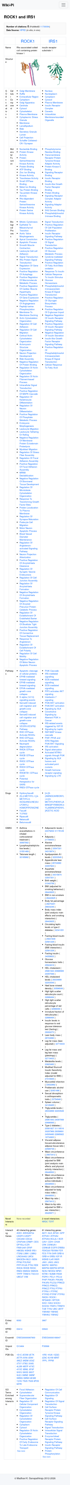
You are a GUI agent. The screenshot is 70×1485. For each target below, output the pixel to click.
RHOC (33, 1268)
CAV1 (44, 1241)
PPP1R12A (22, 1265)
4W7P (25, 1366)
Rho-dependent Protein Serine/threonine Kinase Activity (27, 203)
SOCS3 (45, 1305)
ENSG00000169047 (51, 1337)
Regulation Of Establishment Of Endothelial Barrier (28, 615)
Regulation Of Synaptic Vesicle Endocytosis (27, 571)
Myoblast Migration (28, 449)
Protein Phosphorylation (52, 1452)
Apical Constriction (28, 239)
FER (61, 1250)
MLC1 (29, 1259)
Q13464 (20, 1346)
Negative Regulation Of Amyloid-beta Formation (29, 595)
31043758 (49, 883)
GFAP (29, 1247)
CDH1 (51, 1241)
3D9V (30, 1357)
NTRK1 (45, 1273)
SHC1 (45, 1302)
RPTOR (55, 1300)
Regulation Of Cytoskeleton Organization (26, 1418)
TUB (44, 1308)
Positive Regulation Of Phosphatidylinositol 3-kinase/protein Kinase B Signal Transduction (54, 354)
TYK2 (49, 1308)
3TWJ (25, 1363)
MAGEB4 (21, 1259)
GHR (54, 1253)
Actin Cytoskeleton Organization (28, 319)
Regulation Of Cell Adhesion (28, 325)
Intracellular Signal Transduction (28, 387)
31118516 (59, 1128)
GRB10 (60, 1253)
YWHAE (54, 1311)
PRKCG (45, 1285)
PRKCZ (45, 1288)
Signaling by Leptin (54, 729)
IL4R (51, 1259)
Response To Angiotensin (26, 640)
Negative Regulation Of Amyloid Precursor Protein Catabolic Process (29, 605)
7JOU (19, 1380)
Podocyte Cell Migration (26, 524)
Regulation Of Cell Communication (53, 1391)
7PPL (44, 1360)
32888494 (49, 997)
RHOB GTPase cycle (27, 757)
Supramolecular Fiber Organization (28, 1397)
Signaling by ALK (53, 708)
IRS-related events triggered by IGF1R (54, 725)
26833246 (49, 906)
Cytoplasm (25, 99)
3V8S (31, 1363)
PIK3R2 (59, 1279)
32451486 (54, 1090)
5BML (25, 1369)
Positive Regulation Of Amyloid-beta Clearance (29, 563)
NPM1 (59, 1270)
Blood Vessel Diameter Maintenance (26, 536)
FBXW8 (54, 1250)
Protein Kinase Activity (26, 153)
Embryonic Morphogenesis (27, 424)
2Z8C (44, 1357)
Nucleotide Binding (28, 149)
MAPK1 (45, 1265)
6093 (19, 1320)
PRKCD (60, 1282)
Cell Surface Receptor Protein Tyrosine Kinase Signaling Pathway (53, 1411)
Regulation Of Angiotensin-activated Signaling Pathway (28, 547)
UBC (55, 1308)
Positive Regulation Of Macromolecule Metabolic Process (29, 280)
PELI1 (53, 1276)
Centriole (24, 105)
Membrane (24, 122)
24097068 (49, 973)
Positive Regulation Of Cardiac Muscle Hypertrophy (29, 288)
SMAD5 (34, 1270)
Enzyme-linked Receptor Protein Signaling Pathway (53, 1439)
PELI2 (59, 1276)
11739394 (44, 26)
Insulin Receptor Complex (52, 107)
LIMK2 (33, 1253)
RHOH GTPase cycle (27, 768)
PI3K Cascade (52, 670)
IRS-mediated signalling (51, 675)
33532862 (50, 1084)
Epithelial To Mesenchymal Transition (26, 227)
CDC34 (28, 1238)
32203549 (57, 857)
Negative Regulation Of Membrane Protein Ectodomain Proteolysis (29, 442)
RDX (36, 1265)
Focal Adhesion (27, 1389)
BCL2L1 (54, 1238)
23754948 (56, 1099)
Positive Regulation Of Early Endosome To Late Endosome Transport (29, 1443)
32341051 (59, 930)
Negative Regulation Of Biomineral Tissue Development (29, 481)
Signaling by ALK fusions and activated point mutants (53, 763)
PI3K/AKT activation (54, 702)
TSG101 (35, 1273)
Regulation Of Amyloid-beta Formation (26, 586)
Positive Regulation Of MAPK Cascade (29, 392)
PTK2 (30, 1265)
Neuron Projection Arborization (28, 556)
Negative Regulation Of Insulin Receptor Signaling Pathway (54, 318)
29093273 (49, 1032)
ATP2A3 (46, 1238)
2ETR (19, 1357)
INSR (56, 1259)
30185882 (24, 857)
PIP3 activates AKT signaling (54, 693)
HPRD (23, 30)
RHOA (20, 1268)
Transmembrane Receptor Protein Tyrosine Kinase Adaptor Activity (53, 159)
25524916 (49, 965)
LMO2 (30, 1256)
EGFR (54, 1247)
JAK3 (56, 1262)
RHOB (26, 1268)
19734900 (49, 1137)
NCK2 (45, 1270)
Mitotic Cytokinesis (29, 221)
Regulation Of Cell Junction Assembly (29, 579)
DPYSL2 (21, 1244)
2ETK (31, 1354)
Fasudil (23, 810)
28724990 (56, 862)
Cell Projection (26, 137)
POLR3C (27, 1262)
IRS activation (51, 746)
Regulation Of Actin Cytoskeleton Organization (29, 370)
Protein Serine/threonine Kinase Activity (27, 160)
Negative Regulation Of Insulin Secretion (54, 334)
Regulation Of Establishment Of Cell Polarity (28, 647)
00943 (45, 1328)
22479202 (49, 830)
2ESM (25, 1354)
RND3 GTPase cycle (29, 787)
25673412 (50, 1154)
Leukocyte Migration (29, 428)
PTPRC (54, 1291)
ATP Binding (25, 169)
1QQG (56, 1354)
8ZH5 (19, 1383)
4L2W (19, 1366)
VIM (26, 1276)
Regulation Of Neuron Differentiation (26, 408)
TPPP (19, 1273)
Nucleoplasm (51, 93)
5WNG (20, 1378)
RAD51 (45, 1297)
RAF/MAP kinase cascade (53, 733)
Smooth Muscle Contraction (27, 247)
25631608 (50, 938)
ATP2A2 (54, 1235)
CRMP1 (30, 1241)
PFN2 (19, 1262)
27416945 (49, 1078)
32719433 (60, 1043)
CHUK (57, 1241)
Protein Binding (27, 166)
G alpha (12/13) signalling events (27, 698)
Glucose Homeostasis (51, 282)
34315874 (49, 851)
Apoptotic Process (28, 242)
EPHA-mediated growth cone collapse (27, 691)
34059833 (49, 956)
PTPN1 (59, 1288)
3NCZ (19, 1360)
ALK (50, 1233)
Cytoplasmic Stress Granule (29, 119)
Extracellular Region (29, 96)
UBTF (60, 1308)
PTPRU (61, 1294)
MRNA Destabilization (26, 474)
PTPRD (45, 1294)
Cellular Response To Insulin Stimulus (54, 276)
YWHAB (46, 1311)
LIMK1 (26, 1253)
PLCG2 (53, 1282)
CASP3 (20, 1235)
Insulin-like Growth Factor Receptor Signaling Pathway (53, 341)
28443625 (49, 892)
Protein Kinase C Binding (53, 168)
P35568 (45, 1346)
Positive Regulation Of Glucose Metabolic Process (54, 250)
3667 (44, 1320)
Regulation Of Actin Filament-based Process (29, 379)
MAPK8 (45, 1268)
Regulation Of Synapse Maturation (29, 518)
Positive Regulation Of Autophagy (29, 273)
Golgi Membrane (27, 90)
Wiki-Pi (8, 5)
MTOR (61, 1268)
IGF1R (59, 1256)
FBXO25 (46, 1250)
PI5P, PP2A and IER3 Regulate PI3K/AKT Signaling (54, 740)
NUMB (52, 1273)
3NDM (25, 1360)
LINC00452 (22, 1256)
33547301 (57, 848)
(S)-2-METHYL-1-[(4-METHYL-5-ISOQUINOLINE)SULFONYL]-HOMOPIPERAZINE (29, 801)
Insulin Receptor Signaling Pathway (53, 235)
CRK (44, 1244)
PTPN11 (46, 1291)
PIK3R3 (45, 1282)
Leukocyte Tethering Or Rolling (29, 433)
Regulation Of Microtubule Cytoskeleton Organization (26, 491)
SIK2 (50, 1302)
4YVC (31, 1366)
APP (62, 1233)
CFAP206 (21, 1241)
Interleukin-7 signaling (50, 698)
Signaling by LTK (53, 775)
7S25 (25, 1380)
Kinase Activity (27, 175)
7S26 (30, 1380)
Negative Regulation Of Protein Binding (29, 363)
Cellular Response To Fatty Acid (53, 366)
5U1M (50, 1357)
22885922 (59, 1134)
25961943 (49, 970)
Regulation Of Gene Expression (29, 267)
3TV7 (19, 1363)
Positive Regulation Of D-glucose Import (54, 311)
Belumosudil (25, 822)
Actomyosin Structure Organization (25, 347)
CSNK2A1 (52, 1244)
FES (44, 1253)
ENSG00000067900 (26, 1337)
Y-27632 (23, 813)
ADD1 (19, 1233)
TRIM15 (26, 1273)
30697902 (24, 842)
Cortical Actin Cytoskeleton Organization (26, 338)
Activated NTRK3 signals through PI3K (55, 754)
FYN (49, 1253)
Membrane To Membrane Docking (29, 314)
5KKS (25, 1372)
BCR (61, 1238)
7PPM (51, 1360)
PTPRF (53, 1294)
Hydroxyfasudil (27, 793)
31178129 (59, 830)
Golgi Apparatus (27, 102)
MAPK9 (53, 1268)
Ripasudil (24, 816)
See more (21, 1451)
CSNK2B (46, 1247)
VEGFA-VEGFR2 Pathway (28, 728)
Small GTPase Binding (26, 183)
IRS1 (53, 41)
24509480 (49, 1134)
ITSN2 (20, 1253)
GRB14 (45, 1256)
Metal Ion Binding (28, 186)
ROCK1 (28, 41)
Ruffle (22, 93)
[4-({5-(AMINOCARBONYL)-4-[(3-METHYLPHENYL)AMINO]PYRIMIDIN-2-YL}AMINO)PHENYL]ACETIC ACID (55, 802)
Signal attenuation (53, 749)
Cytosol (23, 108)
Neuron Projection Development (28, 354)
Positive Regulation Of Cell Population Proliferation (54, 227)
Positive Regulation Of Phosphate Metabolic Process (29, 417)
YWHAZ (54, 1314)
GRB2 (52, 1256)
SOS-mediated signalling (52, 681)
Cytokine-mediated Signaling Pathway (54, 258)
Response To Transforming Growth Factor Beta (29, 501)
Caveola (49, 111)
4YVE (19, 1369)
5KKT (31, 1372)
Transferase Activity (29, 178)
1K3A (50, 1354)
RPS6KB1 (47, 1300)
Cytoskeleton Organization (26, 1411)
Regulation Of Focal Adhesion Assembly (29, 459)
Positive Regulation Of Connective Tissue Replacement (29, 633)
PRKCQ (53, 1285)
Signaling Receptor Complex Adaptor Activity (54, 198)
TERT (51, 1221)
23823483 (49, 1064)
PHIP (44, 1279)
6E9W (33, 1378)
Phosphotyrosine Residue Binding (53, 150)
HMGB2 (20, 1250)
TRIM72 (61, 1305)
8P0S (36, 1380)
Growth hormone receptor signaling (53, 771)
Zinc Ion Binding (27, 172)
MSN (34, 1259)
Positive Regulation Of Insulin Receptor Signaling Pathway (54, 326)
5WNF (32, 1375)
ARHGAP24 (28, 1233)
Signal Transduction (29, 256)
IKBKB (28, 1250)
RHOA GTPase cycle (27, 751)
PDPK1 (45, 1276)
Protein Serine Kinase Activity (27, 212)
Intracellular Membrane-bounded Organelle (54, 117)
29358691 (59, 1131)
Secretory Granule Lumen (28, 133)
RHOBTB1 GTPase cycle (29, 774)
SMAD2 (26, 1270)
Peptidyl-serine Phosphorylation (27, 308)
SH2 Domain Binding (54, 210)
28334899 (57, 979)
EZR (27, 1244)
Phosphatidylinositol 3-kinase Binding (54, 215)
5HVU (19, 1372)
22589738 (49, 1148)
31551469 (24, 851)
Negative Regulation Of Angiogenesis (29, 302)
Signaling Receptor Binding (54, 174)
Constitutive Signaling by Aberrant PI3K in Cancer (53, 716)
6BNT (56, 1357)
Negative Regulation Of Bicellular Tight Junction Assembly (29, 624)
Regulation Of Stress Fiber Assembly (29, 454)
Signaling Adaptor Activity (53, 206)
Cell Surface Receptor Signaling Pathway (54, 1421)
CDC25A (21, 1238)
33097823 (49, 865)
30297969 (49, 1131)
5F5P (31, 1369)
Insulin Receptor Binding (52, 180)
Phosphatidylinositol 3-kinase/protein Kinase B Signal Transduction (54, 290)
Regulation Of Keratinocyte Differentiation (26, 399)
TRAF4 (53, 1305)
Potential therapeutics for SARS (27, 781)
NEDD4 (51, 1270)
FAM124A (21, 1247)
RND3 (19, 1270)
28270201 (50, 903)
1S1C (19, 1354)
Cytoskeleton (26, 111)
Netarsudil (24, 819)
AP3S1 (56, 1233)
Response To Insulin (54, 271)
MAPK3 (53, 1265)
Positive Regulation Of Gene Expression (29, 296)
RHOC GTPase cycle (27, 763)
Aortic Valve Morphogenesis (27, 235)
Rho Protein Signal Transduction (28, 261)
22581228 (49, 941)
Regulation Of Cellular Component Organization (29, 1404)
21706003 (49, 839)
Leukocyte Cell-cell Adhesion (28, 252)
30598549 (58, 988)
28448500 (49, 1172)
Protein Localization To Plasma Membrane (29, 510)
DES (36, 1241)
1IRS (44, 1354)
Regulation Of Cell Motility (28, 655)
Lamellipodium (26, 125)
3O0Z (31, 1360)
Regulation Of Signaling (51, 1397)
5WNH (26, 1378)
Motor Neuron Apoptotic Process (28, 529)
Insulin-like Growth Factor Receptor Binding (53, 186)
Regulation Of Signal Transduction (54, 1403)
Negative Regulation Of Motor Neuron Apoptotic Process (29, 662)
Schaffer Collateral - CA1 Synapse (29, 142)
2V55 (25, 1357)
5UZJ (19, 1375)
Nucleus (49, 90)
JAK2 (50, 1262)
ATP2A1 (46, 1235)
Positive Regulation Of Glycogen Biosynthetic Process (54, 302)
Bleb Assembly (27, 358)
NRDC (45, 1221)
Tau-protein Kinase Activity (28, 194)
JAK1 (44, 1262)
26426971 (49, 1212)
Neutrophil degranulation (26, 745)
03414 (19, 1328)
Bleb (22, 128)
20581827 (49, 1128)
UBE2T (20, 1276)
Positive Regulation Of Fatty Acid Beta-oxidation (54, 265)
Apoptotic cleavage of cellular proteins (29, 672)
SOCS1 (57, 1302)
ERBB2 (61, 1247)
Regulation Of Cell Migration (28, 331)
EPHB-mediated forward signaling (27, 678)
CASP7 (27, 1235)
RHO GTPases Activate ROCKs (27, 733)
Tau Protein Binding (29, 189)
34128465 (49, 1104)
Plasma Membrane (28, 114)
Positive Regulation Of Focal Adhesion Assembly (29, 466)
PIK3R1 (51, 1279)
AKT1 (44, 1233)
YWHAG (46, 1314)
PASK (59, 1273)
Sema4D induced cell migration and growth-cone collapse (28, 707)
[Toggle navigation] (63, 5)
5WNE (25, 1375)
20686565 (59, 970)
